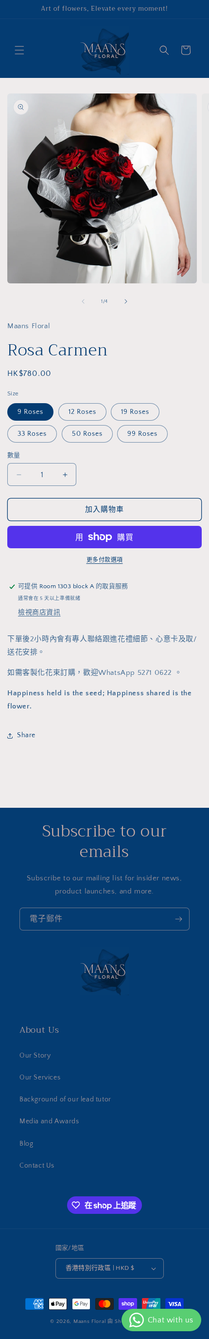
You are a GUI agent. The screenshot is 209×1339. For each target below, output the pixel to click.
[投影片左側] (83, 301)
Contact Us (36, 1166)
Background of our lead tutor (65, 1099)
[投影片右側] (126, 301)
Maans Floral (89, 1321)
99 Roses (142, 434)
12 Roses (82, 412)
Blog (26, 1144)
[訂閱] (178, 919)
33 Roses (32, 434)
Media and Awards (49, 1121)
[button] (19, 50)
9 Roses (30, 412)
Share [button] (26, 735)
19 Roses (135, 412)
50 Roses (87, 434)
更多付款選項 (105, 560)
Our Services (39, 1077)
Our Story (35, 1056)
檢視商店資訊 (39, 612)
